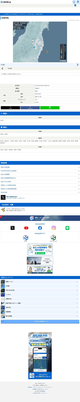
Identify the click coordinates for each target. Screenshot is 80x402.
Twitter (10, 108)
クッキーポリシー (48, 387)
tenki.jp (6, 2)
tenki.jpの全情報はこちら (41, 321)
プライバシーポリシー (38, 387)
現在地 (75, 6)
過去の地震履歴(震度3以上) (8, 178)
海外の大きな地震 (6, 181)
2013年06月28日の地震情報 (8, 170)
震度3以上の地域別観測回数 (8, 188)
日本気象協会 (42, 391)
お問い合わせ (41, 389)
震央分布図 (4, 192)
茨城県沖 (37, 88)
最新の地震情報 (5, 167)
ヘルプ (46, 389)
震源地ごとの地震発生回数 (8, 185)
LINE (50, 108)
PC (44, 383)
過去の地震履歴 (5, 174)
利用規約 (30, 387)
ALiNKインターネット (42, 393)
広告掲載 (34, 389)
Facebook (30, 108)
